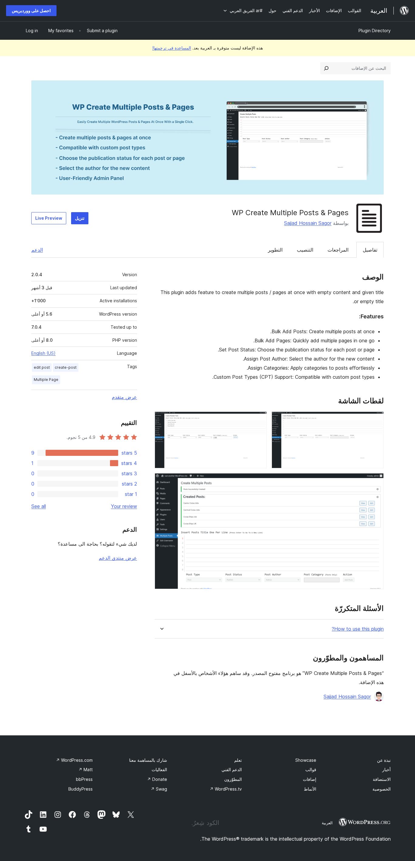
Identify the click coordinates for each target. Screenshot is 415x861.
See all (38, 506)
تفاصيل (370, 250)
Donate (157, 779)
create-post (66, 367)
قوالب (310, 769)
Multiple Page (46, 379)
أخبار (386, 769)
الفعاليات (159, 769)
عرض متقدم (124, 397)
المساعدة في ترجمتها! (171, 47)
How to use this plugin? (358, 629)
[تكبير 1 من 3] (375, 420)
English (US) (43, 353)
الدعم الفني (231, 769)
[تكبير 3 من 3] (375, 481)
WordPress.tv (226, 789)
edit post (42, 367)
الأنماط (310, 789)
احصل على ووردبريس (31, 10)
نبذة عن (384, 760)
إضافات (309, 779)
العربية (327, 822)
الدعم (37, 250)
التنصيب (305, 250)
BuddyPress (80, 789)
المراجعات (338, 250)
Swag (159, 789)
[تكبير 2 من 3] (259, 420)
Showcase (305, 760)
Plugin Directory (374, 30)
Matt (85, 769)
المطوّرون (233, 779)
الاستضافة (382, 779)
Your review (124, 506)
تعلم (238, 760)
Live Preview (48, 218)
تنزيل (79, 218)
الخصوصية (381, 789)
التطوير (275, 250)
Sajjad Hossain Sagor (307, 223)
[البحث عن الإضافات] (326, 68)
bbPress (84, 779)
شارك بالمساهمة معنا (148, 760)
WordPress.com (74, 760)
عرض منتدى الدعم (118, 558)
